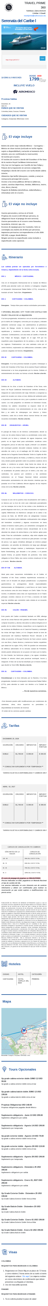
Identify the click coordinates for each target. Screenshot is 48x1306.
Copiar (42, 58)
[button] (24, 1029)
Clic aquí (25, 1276)
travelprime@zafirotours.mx (35, 16)
